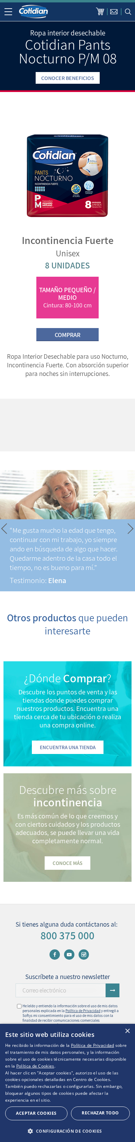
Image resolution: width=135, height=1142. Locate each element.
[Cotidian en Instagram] (84, 954)
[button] (4, 529)
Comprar (67, 335)
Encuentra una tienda (68, 747)
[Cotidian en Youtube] (69, 954)
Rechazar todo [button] (100, 1113)
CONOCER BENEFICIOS (67, 78)
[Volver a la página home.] (34, 11)
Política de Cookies (35, 1066)
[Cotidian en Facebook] (55, 954)
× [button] (127, 1031)
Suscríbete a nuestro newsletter (67, 976)
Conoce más (67, 863)
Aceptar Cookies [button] (36, 1113)
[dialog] (67, 1083)
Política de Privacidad (82, 1010)
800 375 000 (67, 935)
